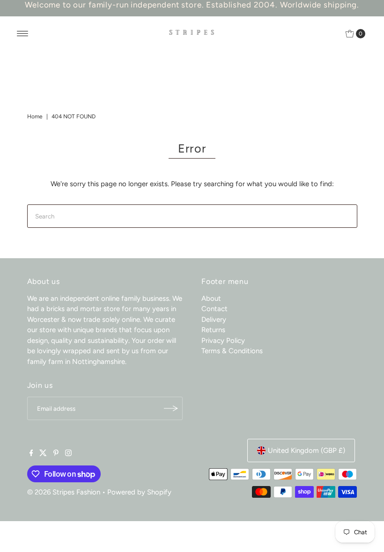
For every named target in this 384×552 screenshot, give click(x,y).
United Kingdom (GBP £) (306, 450)
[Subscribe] (171, 408)
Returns (213, 330)
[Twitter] (43, 454)
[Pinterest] (56, 454)
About (211, 298)
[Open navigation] (22, 33)
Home (35, 116)
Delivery (213, 319)
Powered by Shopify (139, 492)
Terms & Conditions (232, 351)
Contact (214, 309)
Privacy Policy (223, 340)
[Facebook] (31, 454)
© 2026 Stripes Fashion (63, 492)
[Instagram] (68, 454)
